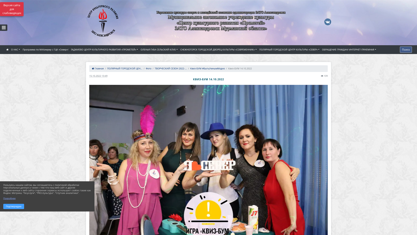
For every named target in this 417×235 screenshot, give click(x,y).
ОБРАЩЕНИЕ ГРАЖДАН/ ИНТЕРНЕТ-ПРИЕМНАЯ (348, 49)
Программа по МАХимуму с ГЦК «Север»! (45, 49)
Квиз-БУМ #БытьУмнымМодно (207, 68)
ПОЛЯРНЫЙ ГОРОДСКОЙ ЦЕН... (124, 68)
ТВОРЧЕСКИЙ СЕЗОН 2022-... (171, 68)
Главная (99, 68)
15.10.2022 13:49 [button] (98, 75)
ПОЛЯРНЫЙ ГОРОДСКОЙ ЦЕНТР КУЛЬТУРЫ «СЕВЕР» (288, 49)
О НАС (14, 49)
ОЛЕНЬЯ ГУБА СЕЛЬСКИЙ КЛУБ (158, 49)
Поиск (406, 49)
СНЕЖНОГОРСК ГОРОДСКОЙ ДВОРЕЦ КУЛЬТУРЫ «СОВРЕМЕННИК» (217, 49)
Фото (148, 68)
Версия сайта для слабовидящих (11, 9)
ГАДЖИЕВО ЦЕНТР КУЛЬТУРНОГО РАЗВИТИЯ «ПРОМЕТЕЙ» (103, 49)
